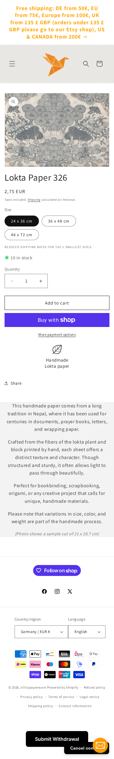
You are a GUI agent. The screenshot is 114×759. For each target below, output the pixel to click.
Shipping (34, 200)
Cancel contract (86, 748)
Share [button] (16, 383)
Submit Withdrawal (57, 739)
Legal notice (89, 697)
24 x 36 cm (22, 221)
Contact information (75, 706)
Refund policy (94, 687)
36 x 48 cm (59, 221)
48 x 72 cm (22, 234)
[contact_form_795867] (100, 745)
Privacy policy (31, 697)
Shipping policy (40, 706)
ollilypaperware (33, 687)
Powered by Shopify (62, 687)
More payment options (57, 334)
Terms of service (61, 697)
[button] (12, 63)
